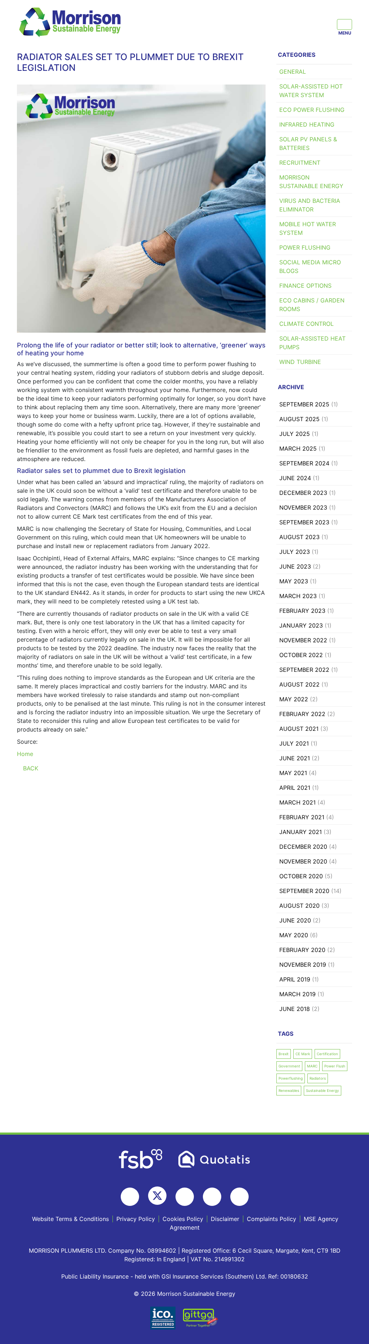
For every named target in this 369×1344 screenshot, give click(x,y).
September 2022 (304, 669)
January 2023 (301, 625)
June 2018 (294, 1008)
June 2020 (295, 920)
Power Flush (334, 1066)
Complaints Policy (271, 1218)
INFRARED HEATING (306, 124)
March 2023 (298, 596)
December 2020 (303, 846)
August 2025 (299, 419)
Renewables (289, 1090)
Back (29, 768)
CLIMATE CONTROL (306, 323)
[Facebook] (130, 1197)
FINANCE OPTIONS (305, 285)
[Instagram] (184, 1197)
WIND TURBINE (300, 361)
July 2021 (294, 743)
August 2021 (299, 728)
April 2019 (294, 979)
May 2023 (293, 581)
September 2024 (304, 463)
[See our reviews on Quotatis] (214, 1158)
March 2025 (298, 448)
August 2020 (299, 905)
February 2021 (301, 817)
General (292, 71)
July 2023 (294, 551)
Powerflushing (291, 1078)
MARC (312, 1066)
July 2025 (294, 433)
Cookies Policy (183, 1218)
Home (25, 753)
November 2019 (302, 964)
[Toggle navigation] (344, 24)
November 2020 (303, 861)
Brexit (284, 1054)
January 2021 (300, 831)
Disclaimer (225, 1218)
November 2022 (303, 640)
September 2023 (304, 522)
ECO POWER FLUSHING (311, 109)
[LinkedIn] (239, 1197)
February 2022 (302, 713)
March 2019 (297, 994)
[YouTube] (212, 1197)
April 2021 (294, 787)
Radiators (318, 1078)
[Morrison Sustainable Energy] (71, 22)
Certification (327, 1054)
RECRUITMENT (299, 162)
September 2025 (304, 404)
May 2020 (293, 935)
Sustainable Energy (322, 1090)
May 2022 (293, 699)
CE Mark (302, 1054)
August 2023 (299, 537)
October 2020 (301, 876)
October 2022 (301, 655)
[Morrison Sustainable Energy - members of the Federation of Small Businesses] (141, 1158)
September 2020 (304, 890)
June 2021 (294, 758)
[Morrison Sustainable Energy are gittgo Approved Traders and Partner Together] (201, 1317)
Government (289, 1066)
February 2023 (302, 610)
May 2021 (293, 772)
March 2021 (297, 802)
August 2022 (299, 684)
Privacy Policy (135, 1218)
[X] (157, 1195)
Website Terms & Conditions (70, 1218)
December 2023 (303, 492)
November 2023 (303, 507)
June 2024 (295, 478)
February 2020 (302, 949)
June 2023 (295, 566)
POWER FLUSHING (304, 247)
